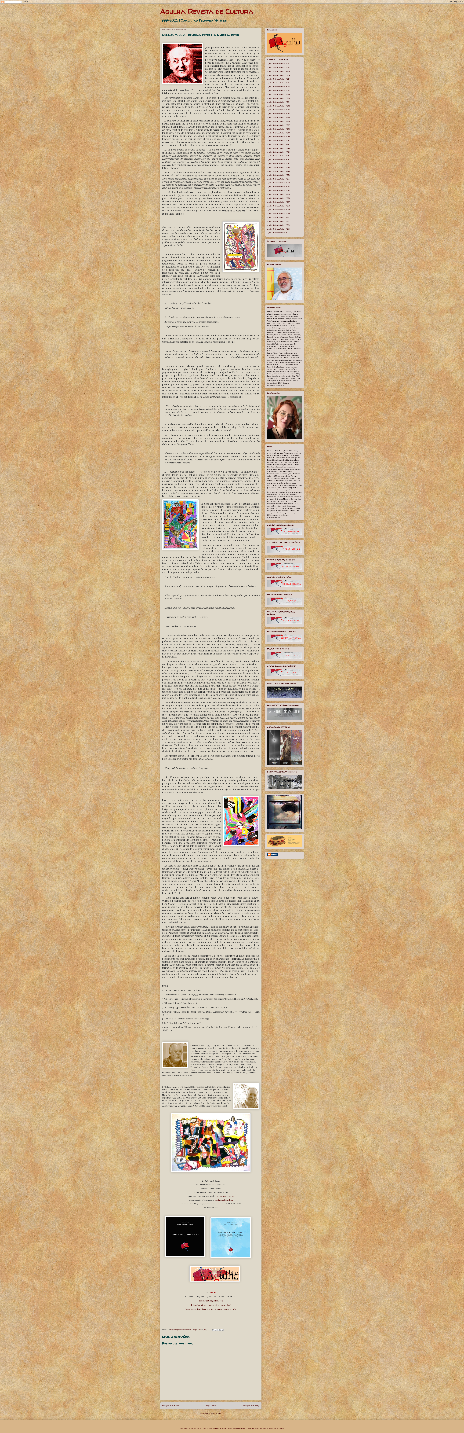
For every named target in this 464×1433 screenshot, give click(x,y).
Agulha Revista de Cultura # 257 (278, 202)
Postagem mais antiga (251, 1405)
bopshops (265, 1428)
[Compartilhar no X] (218, 1330)
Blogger (281, 1428)
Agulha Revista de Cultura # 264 (278, 229)
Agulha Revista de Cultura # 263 (278, 225)
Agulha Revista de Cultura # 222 (278, 67)
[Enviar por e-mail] (213, 1330)
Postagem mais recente (170, 1405)
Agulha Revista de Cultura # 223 (278, 71)
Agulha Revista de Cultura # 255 (278, 194)
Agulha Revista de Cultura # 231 (278, 102)
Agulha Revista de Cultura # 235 (278, 117)
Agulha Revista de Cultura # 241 (278, 140)
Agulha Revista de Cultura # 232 (278, 106)
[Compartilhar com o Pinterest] (222, 1330)
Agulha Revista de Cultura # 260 (278, 213)
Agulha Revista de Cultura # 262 (278, 221)
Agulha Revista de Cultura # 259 (278, 210)
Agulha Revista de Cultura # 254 (278, 190)
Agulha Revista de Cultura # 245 (278, 156)
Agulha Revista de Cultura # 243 (278, 148)
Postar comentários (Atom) (213, 1413)
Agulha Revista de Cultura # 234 (278, 113)
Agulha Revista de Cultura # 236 (278, 121)
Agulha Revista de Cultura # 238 (278, 129)
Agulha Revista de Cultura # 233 (278, 110)
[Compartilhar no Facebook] (220, 1330)
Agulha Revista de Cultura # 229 (278, 94)
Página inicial (211, 1405)
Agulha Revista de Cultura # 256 (278, 198)
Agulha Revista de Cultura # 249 (278, 171)
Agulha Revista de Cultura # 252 (278, 183)
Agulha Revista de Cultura (206, 11)
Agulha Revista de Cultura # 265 (278, 232)
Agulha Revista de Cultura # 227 (278, 86)
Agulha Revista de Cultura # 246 (278, 159)
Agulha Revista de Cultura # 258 (278, 206)
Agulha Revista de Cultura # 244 (278, 152)
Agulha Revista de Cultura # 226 (278, 83)
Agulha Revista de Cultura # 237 (278, 125)
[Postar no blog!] (215, 1330)
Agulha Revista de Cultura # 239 (278, 133)
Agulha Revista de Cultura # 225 (278, 79)
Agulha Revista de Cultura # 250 (278, 175)
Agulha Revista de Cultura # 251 (278, 179)
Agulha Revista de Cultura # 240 (278, 136)
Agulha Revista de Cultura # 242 (278, 144)
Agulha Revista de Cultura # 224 (278, 75)
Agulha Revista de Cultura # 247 (278, 163)
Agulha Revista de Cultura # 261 (278, 217)
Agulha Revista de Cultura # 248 (278, 167)
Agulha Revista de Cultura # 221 (278, 63)
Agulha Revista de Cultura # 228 (278, 90)
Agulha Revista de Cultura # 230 (278, 98)
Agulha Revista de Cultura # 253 (278, 186)
